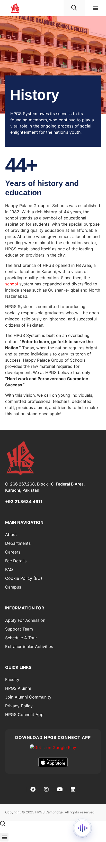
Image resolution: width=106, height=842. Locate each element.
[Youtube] (59, 789)
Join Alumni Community (28, 697)
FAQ (9, 569)
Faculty (12, 679)
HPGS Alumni (18, 688)
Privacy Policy (19, 705)
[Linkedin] (73, 789)
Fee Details (15, 560)
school (11, 283)
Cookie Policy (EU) (23, 578)
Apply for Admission (25, 620)
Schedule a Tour (21, 637)
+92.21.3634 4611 (23, 501)
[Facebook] (33, 789)
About (11, 534)
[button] (95, 8)
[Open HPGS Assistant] (82, 828)
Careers (12, 552)
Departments (18, 543)
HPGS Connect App (24, 714)
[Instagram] (46, 789)
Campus (13, 587)
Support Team (19, 629)
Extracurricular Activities (29, 646)
